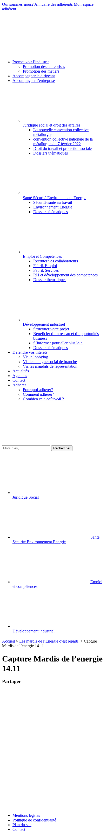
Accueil (8, 641)
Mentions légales (26, 815)
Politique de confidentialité (34, 820)
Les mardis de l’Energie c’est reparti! (49, 641)
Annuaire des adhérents (53, 4)
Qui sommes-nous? (18, 4)
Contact (18, 829)
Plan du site (21, 825)
